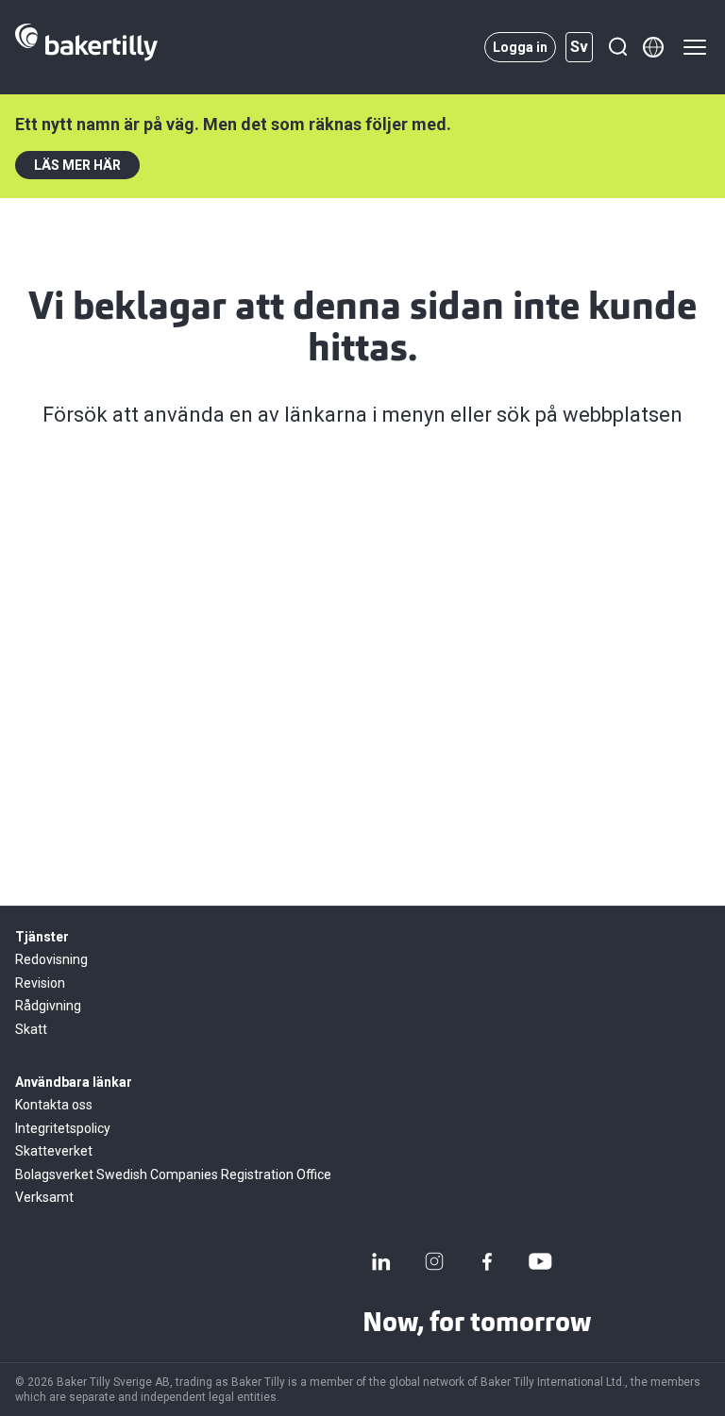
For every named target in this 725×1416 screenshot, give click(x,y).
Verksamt (44, 1197)
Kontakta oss (54, 1104)
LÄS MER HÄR (77, 165)
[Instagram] (434, 1261)
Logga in (520, 47)
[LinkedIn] (381, 1261)
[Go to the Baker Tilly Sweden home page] (86, 47)
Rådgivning (48, 1005)
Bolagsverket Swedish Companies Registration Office (173, 1174)
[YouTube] (540, 1261)
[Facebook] (487, 1261)
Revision (40, 983)
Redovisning (51, 959)
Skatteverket (54, 1150)
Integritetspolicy (62, 1128)
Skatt (31, 1029)
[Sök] (617, 47)
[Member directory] (653, 47)
